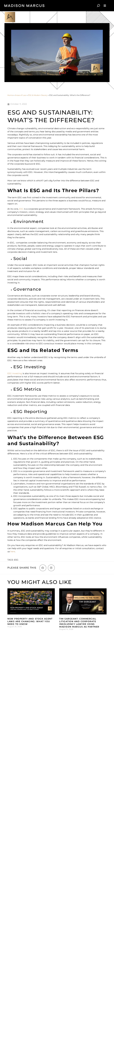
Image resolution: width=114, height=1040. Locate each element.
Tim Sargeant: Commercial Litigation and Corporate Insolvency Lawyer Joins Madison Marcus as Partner (79, 622)
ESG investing (14, 373)
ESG (21, 209)
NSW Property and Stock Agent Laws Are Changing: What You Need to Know (29, 621)
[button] (42, 568)
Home (10, 95)
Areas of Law (20, 95)
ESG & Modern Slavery (38, 95)
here (12, 551)
